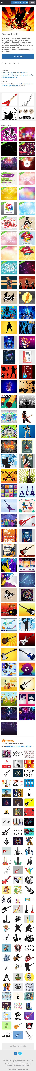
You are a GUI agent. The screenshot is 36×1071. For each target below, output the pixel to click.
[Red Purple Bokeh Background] (27, 267)
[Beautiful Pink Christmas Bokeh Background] (9, 238)
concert (19, 72)
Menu (33, 2)
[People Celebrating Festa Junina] (9, 699)
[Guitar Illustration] (9, 639)
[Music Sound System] (9, 416)
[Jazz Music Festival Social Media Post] (9, 669)
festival (10, 75)
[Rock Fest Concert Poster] (27, 371)
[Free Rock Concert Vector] (27, 312)
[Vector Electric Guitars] (27, 490)
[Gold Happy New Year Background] (9, 193)
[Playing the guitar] (27, 223)
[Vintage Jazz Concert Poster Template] (27, 461)
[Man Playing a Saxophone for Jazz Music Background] (9, 580)
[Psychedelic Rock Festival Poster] (9, 535)
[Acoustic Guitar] (9, 609)
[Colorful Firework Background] (9, 713)
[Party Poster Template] (9, 342)
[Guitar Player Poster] (9, 461)
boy (11, 72)
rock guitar (10, 746)
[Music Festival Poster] (9, 149)
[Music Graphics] (9, 490)
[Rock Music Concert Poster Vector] (27, 446)
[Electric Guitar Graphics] (9, 386)
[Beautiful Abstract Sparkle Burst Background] (27, 178)
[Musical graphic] (9, 134)
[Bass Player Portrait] (27, 416)
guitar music (20, 746)
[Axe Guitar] (9, 654)
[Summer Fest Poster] (9, 208)
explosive (5, 75)
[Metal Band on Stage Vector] (27, 282)
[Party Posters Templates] (27, 699)
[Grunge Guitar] (27, 476)
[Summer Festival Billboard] (27, 238)
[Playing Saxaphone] (9, 565)
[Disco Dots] (27, 594)
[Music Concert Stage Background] (27, 565)
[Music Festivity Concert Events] (9, 550)
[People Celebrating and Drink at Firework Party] (9, 520)
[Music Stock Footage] (27, 386)
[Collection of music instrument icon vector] (18, 754)
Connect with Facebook (20, 2)
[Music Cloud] (9, 223)
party (8, 77)
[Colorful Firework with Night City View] (27, 713)
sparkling (14, 77)
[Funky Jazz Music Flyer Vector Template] (27, 149)
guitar (15, 75)
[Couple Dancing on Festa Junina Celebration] (27, 505)
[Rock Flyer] (27, 342)
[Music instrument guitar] (29, 919)
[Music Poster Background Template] (27, 357)
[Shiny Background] (27, 163)
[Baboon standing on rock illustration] (6, 793)
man (27, 75)
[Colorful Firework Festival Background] (9, 728)
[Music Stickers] (9, 624)
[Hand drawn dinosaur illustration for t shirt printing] (18, 812)
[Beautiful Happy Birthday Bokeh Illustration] (9, 267)
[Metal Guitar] (9, 505)
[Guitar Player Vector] (27, 431)
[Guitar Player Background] (9, 594)
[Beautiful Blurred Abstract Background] (27, 193)
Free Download (18, 56)
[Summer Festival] (27, 253)
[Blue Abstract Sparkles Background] (27, 208)
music (30, 75)
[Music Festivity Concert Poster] (27, 535)
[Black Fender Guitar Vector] (27, 684)
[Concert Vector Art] (9, 446)
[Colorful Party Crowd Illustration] (9, 163)
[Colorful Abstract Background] (9, 253)
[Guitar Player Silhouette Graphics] (9, 327)
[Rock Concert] (9, 297)
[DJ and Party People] (27, 401)
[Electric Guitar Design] (27, 609)
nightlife (4, 77)
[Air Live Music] (9, 312)
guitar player (21, 75)
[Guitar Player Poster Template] (27, 624)
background (5, 72)
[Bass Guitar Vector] (27, 580)
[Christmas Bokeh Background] (27, 134)
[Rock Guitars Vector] (9, 476)
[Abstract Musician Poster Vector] (9, 282)
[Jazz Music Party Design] (9, 684)
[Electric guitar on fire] (18, 909)
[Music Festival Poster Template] (9, 401)
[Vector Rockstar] (27, 297)
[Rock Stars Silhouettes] (27, 327)
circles (15, 72)
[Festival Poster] (9, 178)
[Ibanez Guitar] (27, 654)
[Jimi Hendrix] (27, 669)
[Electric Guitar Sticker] (27, 520)
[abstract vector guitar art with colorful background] (18, 880)
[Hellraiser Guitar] (27, 639)
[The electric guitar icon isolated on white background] (9, 101)
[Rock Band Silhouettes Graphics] (9, 371)
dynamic (25, 72)
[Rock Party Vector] (9, 431)
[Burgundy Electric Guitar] (27, 550)
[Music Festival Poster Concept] (9, 357)
